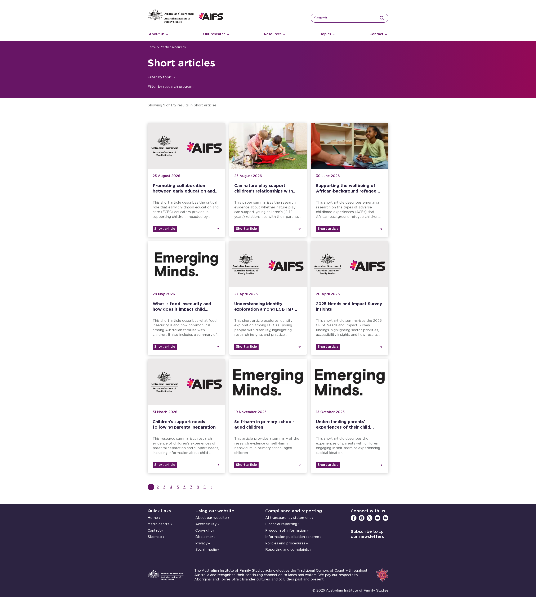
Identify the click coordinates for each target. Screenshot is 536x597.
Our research (214, 34)
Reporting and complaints (287, 549)
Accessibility (205, 524)
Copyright (203, 530)
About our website (211, 517)
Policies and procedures (285, 543)
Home (152, 47)
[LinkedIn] (385, 518)
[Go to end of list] (211, 487)
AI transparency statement (288, 517)
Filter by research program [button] (170, 86)
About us (157, 34)
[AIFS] (185, 22)
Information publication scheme (292, 537)
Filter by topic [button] (160, 77)
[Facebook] (354, 518)
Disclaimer (204, 537)
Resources (273, 34)
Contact (376, 34)
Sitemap (155, 537)
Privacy (201, 543)
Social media (206, 549)
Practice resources (173, 47)
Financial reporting (281, 524)
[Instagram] (362, 518)
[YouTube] (377, 518)
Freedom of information (285, 530)
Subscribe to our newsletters (367, 534)
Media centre (159, 524)
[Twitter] (369, 518)
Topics (325, 34)
